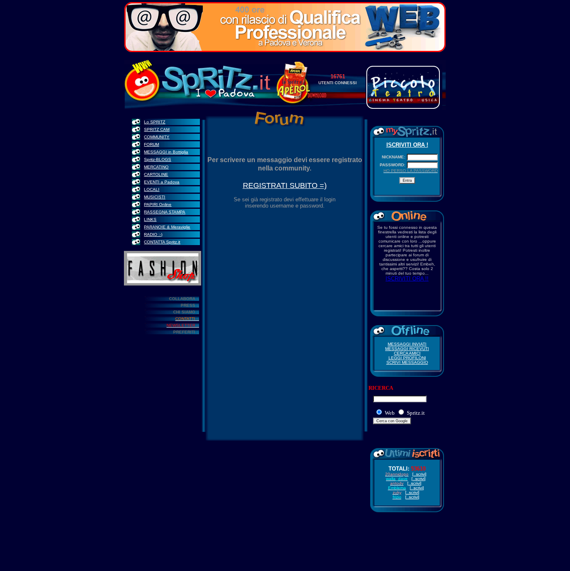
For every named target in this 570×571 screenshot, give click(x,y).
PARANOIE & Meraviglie (167, 227)
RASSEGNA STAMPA (164, 212)
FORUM (151, 144)
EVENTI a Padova (161, 182)
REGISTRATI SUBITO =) (285, 185)
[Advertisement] (285, 545)
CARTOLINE (156, 174)
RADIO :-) (153, 234)
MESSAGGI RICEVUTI (407, 348)
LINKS (150, 219)
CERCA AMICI (407, 353)
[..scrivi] (412, 497)
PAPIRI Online (158, 204)
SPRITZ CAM (156, 129)
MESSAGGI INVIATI (407, 344)
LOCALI (151, 189)
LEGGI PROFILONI (407, 358)
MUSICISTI (154, 197)
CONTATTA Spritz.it (162, 242)
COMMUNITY (156, 137)
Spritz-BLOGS (157, 159)
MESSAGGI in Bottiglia (166, 152)
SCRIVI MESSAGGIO (407, 362)
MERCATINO (156, 167)
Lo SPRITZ (154, 122)
